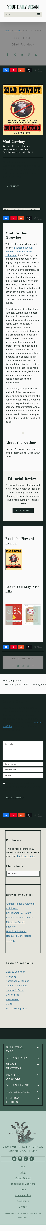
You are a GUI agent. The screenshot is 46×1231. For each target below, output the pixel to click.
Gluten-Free (12, 994)
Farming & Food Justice (19, 917)
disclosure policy (25, 856)
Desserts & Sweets (16, 985)
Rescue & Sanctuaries (18, 936)
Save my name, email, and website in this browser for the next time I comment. (23, 787)
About (23, 1166)
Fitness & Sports (15, 922)
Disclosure (23, 1201)
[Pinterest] (29, 55)
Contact (23, 1207)
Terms (23, 1189)
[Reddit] (21, 55)
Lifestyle (11, 926)
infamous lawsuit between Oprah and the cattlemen (19, 251)
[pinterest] (26, 1158)
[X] (14, 55)
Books (18, 31)
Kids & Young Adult (16, 1008)
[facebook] (32, 1158)
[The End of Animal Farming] (13, 605)
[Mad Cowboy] (13, 550)
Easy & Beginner (15, 972)
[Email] (36, 55)
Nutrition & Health (16, 931)
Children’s (12, 908)
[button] (9, 615)
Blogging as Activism (23, 1184)
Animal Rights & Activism (20, 904)
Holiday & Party (15, 990)
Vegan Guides (23, 1178)
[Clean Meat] (32, 605)
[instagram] (20, 1158)
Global (9, 1004)
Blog (23, 1172)
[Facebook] (7, 55)
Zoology (10, 940)
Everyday (11, 976)
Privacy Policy (23, 1195)
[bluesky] (14, 1158)
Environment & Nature (18, 913)
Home (8, 31)
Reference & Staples (17, 981)
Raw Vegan (12, 999)
